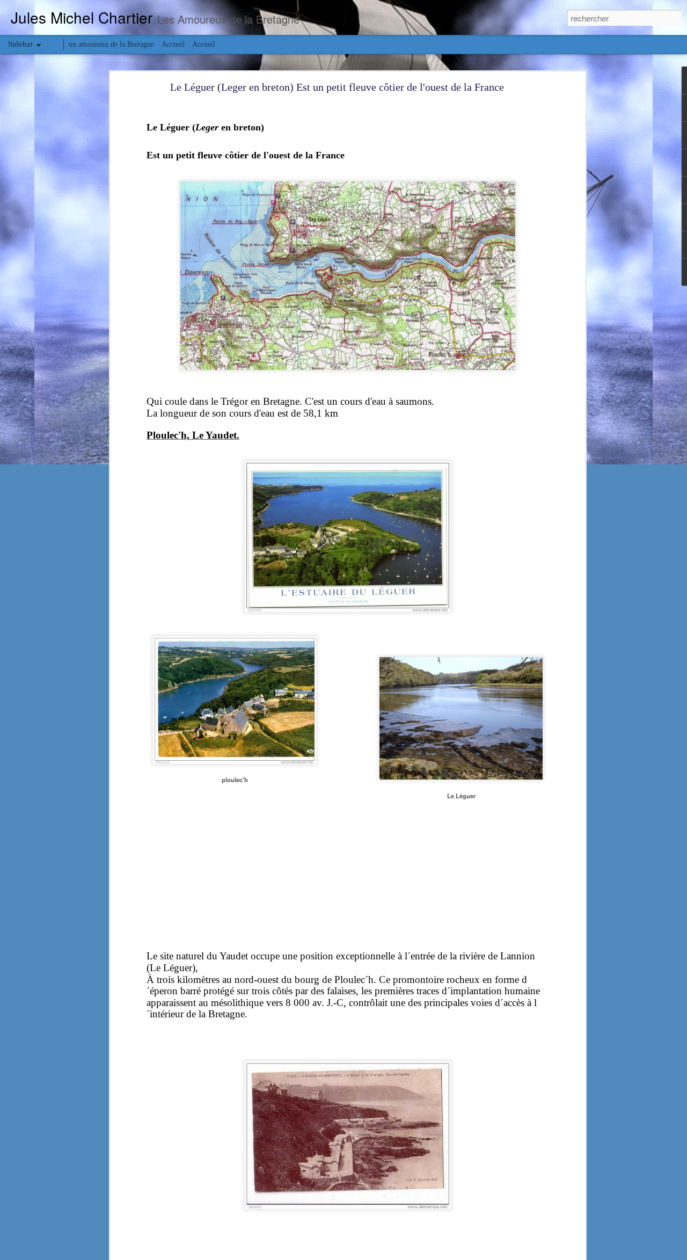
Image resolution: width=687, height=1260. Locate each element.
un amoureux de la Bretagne (111, 44)
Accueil (173, 44)
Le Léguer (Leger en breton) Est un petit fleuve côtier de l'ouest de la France (337, 87)
